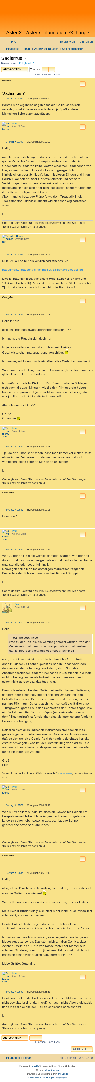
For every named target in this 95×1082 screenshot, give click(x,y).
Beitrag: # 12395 (14, 98)
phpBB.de (63, 1074)
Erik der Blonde (65, 774)
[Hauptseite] (47, 15)
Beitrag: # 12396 (14, 142)
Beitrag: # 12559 (14, 446)
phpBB (35, 1066)
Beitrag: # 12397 (14, 254)
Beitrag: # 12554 (14, 314)
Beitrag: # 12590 (14, 991)
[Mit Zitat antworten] (83, 84)
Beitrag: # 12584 (14, 873)
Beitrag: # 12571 (14, 805)
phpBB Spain (52, 1070)
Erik (21, 63)
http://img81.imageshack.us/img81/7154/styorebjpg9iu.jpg (42, 269)
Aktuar (19, 236)
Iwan (14, 123)
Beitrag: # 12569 (14, 549)
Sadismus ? (13, 58)
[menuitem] (11, 42)
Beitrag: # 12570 (14, 622)
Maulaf (29, 63)
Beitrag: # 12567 (14, 509)
